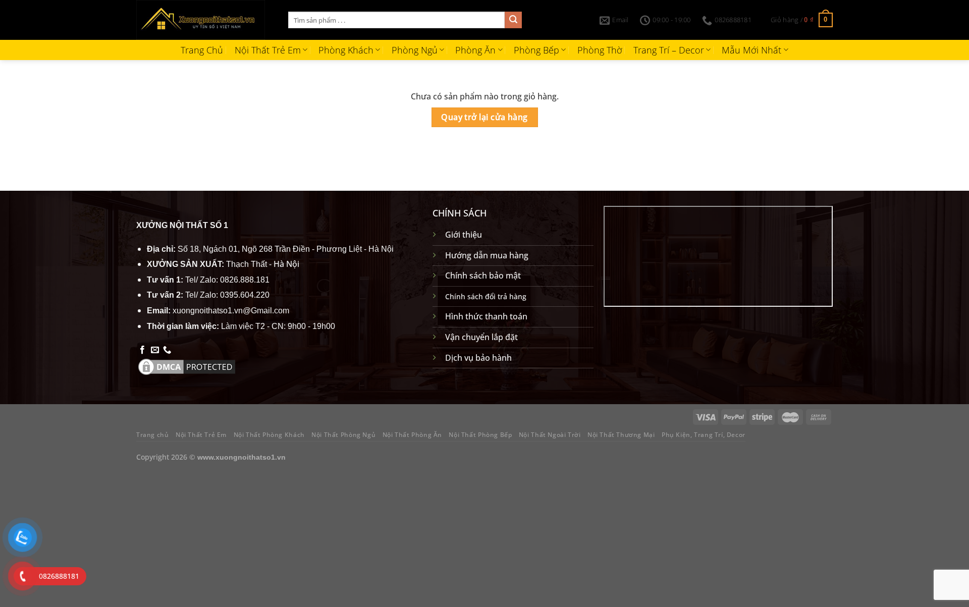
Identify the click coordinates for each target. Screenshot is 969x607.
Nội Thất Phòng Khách (269, 434)
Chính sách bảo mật (483, 275)
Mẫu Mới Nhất (751, 50)
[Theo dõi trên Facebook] (142, 350)
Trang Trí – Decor (668, 50)
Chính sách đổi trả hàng (485, 296)
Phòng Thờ (599, 50)
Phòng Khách (345, 50)
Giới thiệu (463, 234)
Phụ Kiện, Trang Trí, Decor (703, 434)
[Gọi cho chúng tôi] (167, 350)
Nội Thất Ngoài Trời (550, 434)
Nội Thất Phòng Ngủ (343, 434)
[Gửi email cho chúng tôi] (155, 350)
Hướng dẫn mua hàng (486, 255)
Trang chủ (152, 434)
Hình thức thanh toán (486, 316)
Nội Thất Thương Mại (621, 434)
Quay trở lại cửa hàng (484, 117)
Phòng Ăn (475, 50)
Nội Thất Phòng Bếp (480, 434)
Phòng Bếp (536, 50)
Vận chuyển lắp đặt (481, 337)
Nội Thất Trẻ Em (268, 50)
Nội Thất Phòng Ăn (412, 434)
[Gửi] (513, 20)
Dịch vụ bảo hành (478, 357)
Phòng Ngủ (415, 50)
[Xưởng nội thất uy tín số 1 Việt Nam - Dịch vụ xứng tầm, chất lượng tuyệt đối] (204, 20)
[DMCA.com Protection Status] (186, 365)
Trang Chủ (202, 50)
